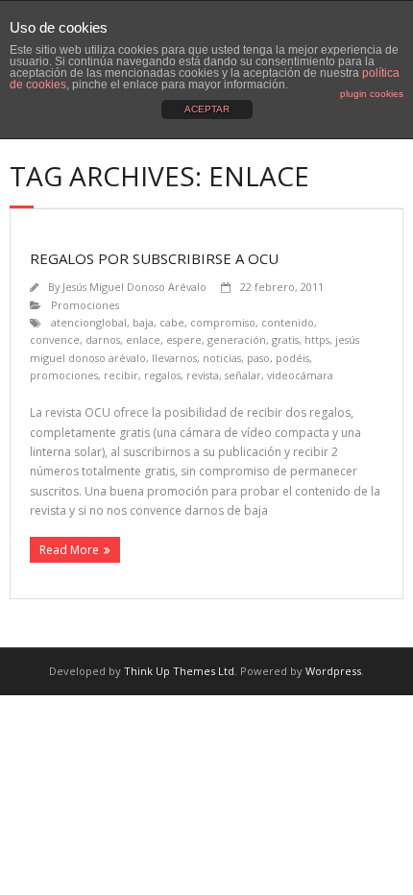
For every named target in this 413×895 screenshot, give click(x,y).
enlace (143, 339)
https (316, 339)
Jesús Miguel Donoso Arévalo (134, 286)
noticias (222, 358)
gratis (285, 339)
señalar (243, 375)
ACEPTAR (207, 109)
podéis (292, 358)
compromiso (222, 322)
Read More (69, 550)
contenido (287, 322)
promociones (64, 375)
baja (143, 322)
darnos (102, 339)
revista (202, 375)
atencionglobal (89, 322)
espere (184, 339)
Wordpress (333, 671)
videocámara (300, 375)
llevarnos (174, 358)
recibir (121, 375)
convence (55, 339)
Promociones (85, 305)
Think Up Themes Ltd (179, 671)
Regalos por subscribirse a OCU (154, 258)
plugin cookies (371, 93)
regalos (162, 375)
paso (258, 358)
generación (236, 339)
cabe (171, 322)
